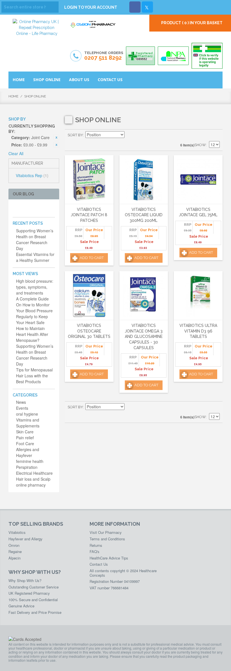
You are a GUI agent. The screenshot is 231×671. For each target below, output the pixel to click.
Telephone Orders (103, 56)
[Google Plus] (34, 208)
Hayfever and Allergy (25, 538)
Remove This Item (56, 137)
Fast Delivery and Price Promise (34, 612)
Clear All (15, 153)
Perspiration (26, 467)
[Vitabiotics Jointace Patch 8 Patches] (89, 179)
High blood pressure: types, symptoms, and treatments (34, 287)
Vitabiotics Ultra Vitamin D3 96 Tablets (198, 331)
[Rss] (43, 208)
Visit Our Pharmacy (106, 532)
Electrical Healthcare (34, 473)
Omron (13, 545)
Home (13, 96)
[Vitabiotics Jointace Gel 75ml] (198, 179)
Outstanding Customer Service (33, 587)
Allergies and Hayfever (27, 452)
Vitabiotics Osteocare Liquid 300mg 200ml (144, 215)
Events (22, 408)
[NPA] (173, 55)
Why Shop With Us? (24, 580)
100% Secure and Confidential (33, 599)
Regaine (15, 551)
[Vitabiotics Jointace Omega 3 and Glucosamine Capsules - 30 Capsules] (143, 295)
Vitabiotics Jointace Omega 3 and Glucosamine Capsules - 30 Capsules (144, 336)
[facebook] (16, 208)
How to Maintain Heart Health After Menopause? (32, 334)
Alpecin (14, 558)
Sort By (75, 135)
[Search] (53, 7)
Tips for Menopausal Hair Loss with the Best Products (34, 375)
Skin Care (25, 431)
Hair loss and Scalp (33, 479)
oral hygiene (27, 414)
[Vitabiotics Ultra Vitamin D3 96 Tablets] (198, 295)
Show (200, 145)
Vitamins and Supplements (27, 423)
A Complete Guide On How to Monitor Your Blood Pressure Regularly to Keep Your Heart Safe (34, 310)
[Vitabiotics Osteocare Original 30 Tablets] (89, 295)
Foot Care (25, 443)
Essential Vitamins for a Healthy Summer (35, 257)
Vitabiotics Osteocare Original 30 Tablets (89, 331)
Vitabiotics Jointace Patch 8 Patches (89, 215)
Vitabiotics (17, 532)
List (215, 135)
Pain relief (25, 437)
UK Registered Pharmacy (29, 593)
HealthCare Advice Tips (109, 558)
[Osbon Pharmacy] (93, 27)
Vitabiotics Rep (32, 175)
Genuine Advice (21, 605)
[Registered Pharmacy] (140, 55)
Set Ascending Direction (129, 135)
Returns (96, 545)
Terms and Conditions (107, 538)
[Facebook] (135, 7)
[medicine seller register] (207, 56)
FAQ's (94, 551)
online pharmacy (31, 485)
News (21, 402)
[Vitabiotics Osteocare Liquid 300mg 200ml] (143, 179)
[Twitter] (147, 7)
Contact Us (99, 564)
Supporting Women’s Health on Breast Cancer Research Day (34, 239)
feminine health (29, 461)
